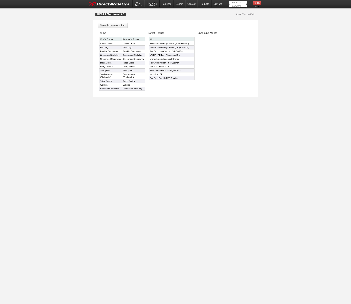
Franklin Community (109, 51)
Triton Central (106, 81)
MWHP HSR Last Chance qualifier (165, 55)
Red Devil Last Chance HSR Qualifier (166, 51)
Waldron (103, 85)
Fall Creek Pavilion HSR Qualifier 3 (165, 70)
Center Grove (106, 44)
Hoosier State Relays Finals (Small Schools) (169, 44)
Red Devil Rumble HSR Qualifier (164, 78)
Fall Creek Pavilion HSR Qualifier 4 (165, 63)
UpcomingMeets (152, 4)
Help (257, 6)
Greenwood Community (110, 59)
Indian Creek (106, 63)
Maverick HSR (156, 74)
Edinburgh (104, 47)
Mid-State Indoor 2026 (159, 67)
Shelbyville (105, 70)
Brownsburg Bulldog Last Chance (164, 59)
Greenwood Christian (109, 55)
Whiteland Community (109, 89)
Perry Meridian (106, 67)
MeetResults (139, 4)
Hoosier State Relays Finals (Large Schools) (169, 47)
